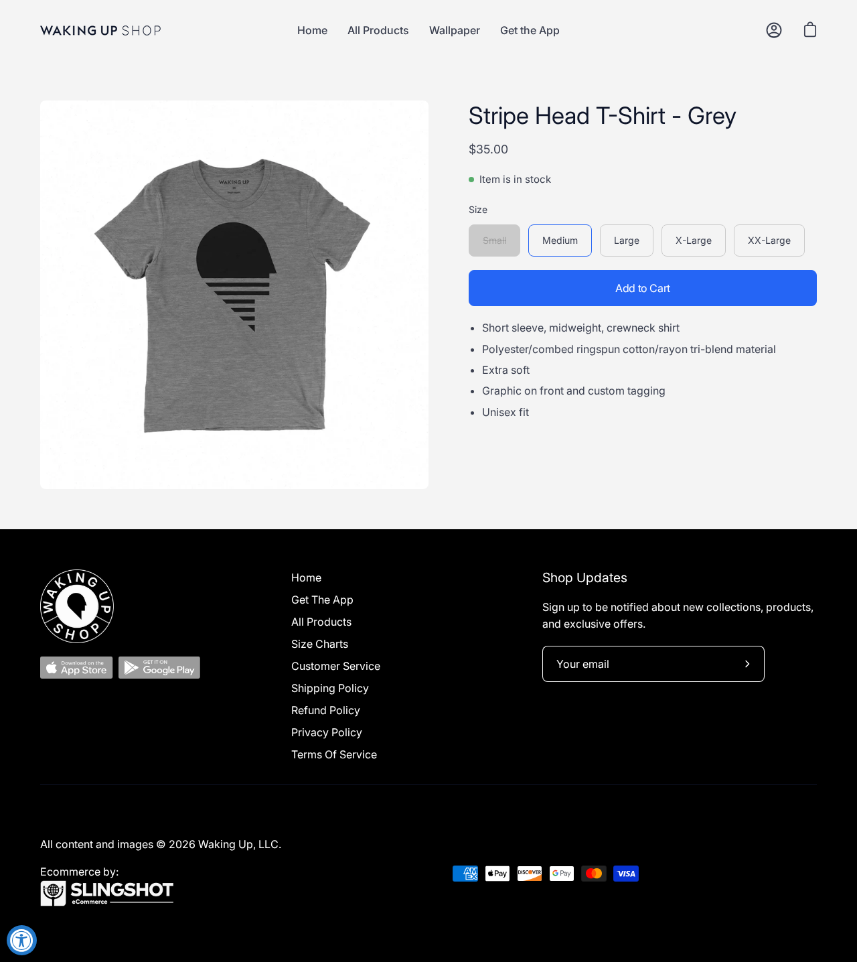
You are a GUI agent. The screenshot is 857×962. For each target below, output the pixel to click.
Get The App (322, 599)
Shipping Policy (330, 688)
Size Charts (319, 643)
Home (306, 577)
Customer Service (335, 666)
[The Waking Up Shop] (100, 30)
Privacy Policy (326, 732)
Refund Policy (325, 710)
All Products (321, 621)
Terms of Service (334, 754)
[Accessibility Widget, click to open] (22, 940)
